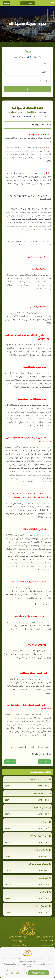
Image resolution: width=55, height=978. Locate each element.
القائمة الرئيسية (28, 3)
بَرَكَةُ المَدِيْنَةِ (44, 892)
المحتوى (25, 56)
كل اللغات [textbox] (44, 72)
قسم (16, 56)
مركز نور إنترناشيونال (18, 940)
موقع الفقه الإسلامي (17, 936)
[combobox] (27, 64)
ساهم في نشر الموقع (43, 936)
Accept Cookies (38, 972)
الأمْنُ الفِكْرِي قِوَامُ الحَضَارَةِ (39, 835)
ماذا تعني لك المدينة (41, 807)
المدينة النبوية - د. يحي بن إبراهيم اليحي (23, 111)
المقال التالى (10, 761)
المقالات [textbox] (45, 63)
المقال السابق (44, 761)
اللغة (7, 3)
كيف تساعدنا (47, 944)
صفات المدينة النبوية (41, 849)
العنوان (35, 56)
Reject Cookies (16, 972)
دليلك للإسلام (46, 940)
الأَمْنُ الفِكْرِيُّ (43, 877)
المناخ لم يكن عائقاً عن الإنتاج (38, 779)
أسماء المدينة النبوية (41, 793)
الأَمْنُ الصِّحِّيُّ (44, 821)
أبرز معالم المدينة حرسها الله (38, 863)
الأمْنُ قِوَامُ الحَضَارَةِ (41, 906)
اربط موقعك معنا (19, 944)
